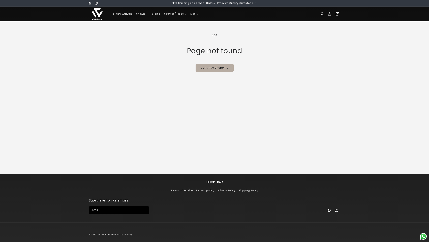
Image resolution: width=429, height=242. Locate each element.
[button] (142, 13)
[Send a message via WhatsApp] (423, 236)
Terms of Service (182, 190)
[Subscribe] (145, 210)
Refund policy (205, 190)
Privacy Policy (226, 190)
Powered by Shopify (121, 234)
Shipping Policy (248, 190)
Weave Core (104, 234)
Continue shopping (215, 67)
